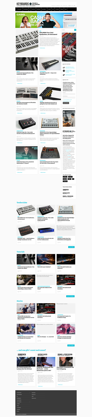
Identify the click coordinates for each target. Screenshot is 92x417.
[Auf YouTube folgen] (74, 5)
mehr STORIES (71, 345)
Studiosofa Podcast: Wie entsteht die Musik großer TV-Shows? (25, 162)
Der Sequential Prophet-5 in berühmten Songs (64, 316)
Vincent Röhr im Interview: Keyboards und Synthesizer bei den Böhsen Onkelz (26, 317)
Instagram (65, 176)
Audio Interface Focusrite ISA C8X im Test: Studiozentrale (45, 239)
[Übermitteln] (75, 30)
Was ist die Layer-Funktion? (44, 267)
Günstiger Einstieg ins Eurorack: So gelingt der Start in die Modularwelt (48, 103)
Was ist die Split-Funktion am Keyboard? (64, 267)
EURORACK (33, 9)
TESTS (53, 9)
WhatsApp (68, 6)
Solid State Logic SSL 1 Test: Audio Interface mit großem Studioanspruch (26, 133)
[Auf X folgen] (73, 5)
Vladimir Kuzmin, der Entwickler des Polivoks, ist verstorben (25, 337)
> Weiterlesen (19, 83)
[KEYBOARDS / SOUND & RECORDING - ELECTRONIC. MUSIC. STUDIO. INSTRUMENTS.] (28, 4)
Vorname (64, 92)
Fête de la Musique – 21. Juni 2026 (45, 336)
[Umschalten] (29, 392)
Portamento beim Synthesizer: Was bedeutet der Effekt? (25, 73)
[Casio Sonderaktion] (46, 20)
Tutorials (69, 158)
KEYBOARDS (19, 9)
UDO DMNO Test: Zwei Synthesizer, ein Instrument (48, 33)
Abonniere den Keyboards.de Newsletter (64, 288)
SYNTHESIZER (26, 9)
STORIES (49, 9)
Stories (20, 301)
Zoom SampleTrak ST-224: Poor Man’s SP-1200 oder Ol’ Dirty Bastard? (49, 162)
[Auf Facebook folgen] (70, 5)
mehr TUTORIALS (70, 296)
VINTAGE (61, 9)
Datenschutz (65, 5)
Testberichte (22, 202)
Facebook (70, 176)
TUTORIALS (57, 9)
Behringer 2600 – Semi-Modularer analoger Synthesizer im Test (26, 239)
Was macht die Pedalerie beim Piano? (44, 288)
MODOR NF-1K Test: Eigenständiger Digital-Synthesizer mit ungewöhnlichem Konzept (50, 134)
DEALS (66, 9)
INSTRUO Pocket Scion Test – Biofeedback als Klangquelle (64, 239)
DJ (29, 9)
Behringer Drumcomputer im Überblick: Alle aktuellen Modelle (26, 103)
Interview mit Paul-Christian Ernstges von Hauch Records (64, 337)
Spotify (69, 6)
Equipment (69, 155)
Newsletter (54, 5)
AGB (61, 5)
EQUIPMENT (38, 9)
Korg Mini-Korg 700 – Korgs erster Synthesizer (48, 73)
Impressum (58, 5)
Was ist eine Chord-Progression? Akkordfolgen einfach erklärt (25, 288)
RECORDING (44, 9)
